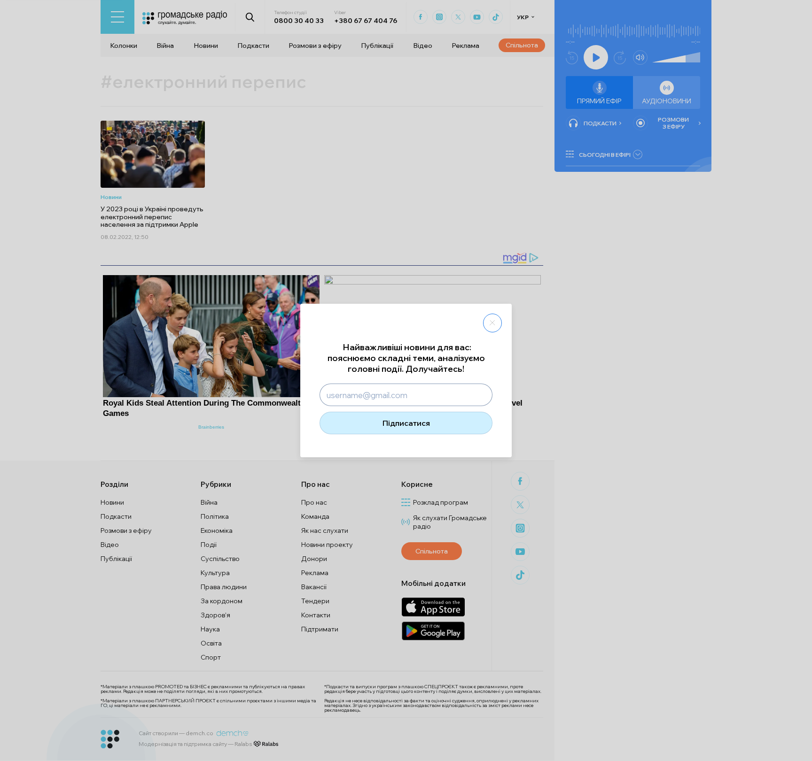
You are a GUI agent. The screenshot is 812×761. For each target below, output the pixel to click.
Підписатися (406, 423)
